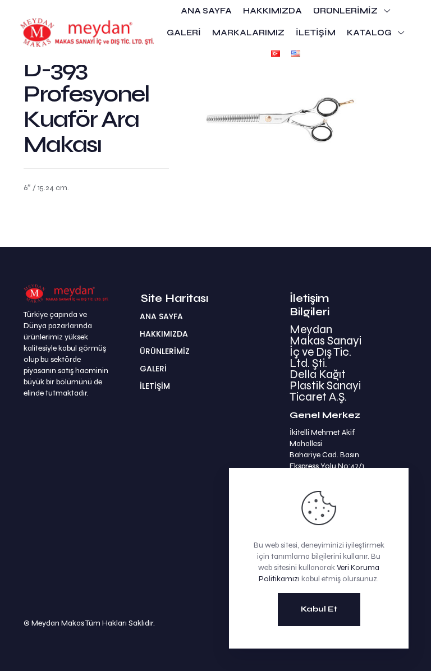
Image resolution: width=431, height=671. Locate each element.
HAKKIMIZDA (164, 333)
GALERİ (153, 368)
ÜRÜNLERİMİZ (165, 351)
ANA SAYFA (161, 316)
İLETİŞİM (155, 386)
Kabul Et (319, 609)
